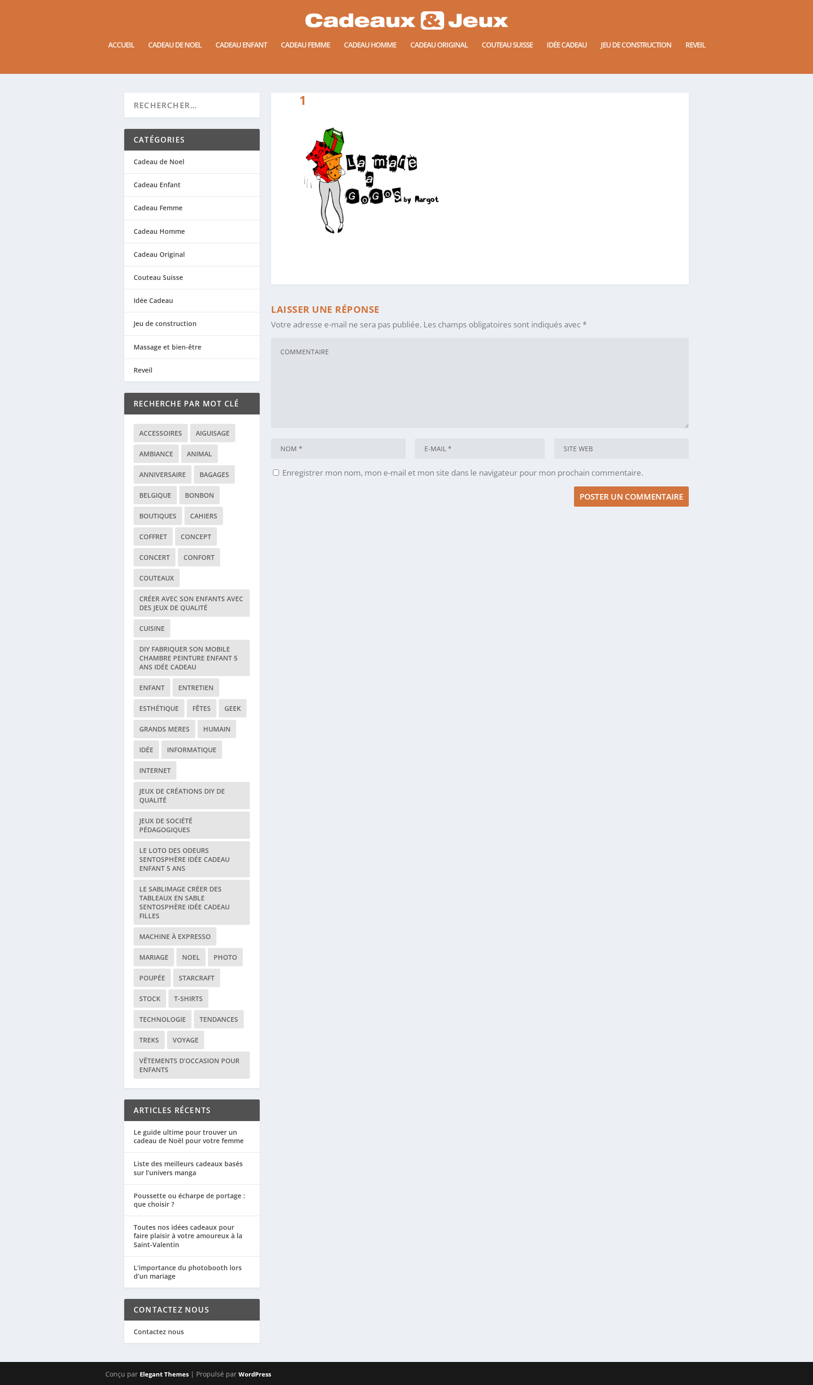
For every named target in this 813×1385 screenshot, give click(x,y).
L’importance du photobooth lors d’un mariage (188, 1272)
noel (191, 957)
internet (155, 770)
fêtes (201, 708)
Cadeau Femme (305, 45)
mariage (153, 957)
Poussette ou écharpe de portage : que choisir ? (189, 1200)
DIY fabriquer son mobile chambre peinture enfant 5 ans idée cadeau (188, 658)
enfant (152, 687)
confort (199, 557)
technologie (162, 1019)
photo (225, 957)
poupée (152, 977)
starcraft (197, 977)
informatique (191, 749)
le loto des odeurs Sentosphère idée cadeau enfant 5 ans (184, 859)
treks (149, 1039)
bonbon (199, 495)
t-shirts (188, 998)
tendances (218, 1019)
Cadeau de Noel (174, 45)
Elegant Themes (164, 1374)
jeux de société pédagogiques (165, 825)
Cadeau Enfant (241, 45)
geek (232, 708)
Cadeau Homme (370, 45)
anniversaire (162, 474)
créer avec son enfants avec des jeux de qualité (191, 603)
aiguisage (213, 433)
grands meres (164, 728)
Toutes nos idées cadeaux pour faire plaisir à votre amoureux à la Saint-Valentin (188, 1236)
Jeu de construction (636, 45)
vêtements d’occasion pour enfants (189, 1065)
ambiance (156, 453)
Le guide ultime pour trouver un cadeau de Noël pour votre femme (189, 1136)
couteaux (156, 577)
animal (199, 453)
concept (196, 536)
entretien (196, 687)
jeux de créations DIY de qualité (182, 795)
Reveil (695, 45)
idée (146, 749)
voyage (186, 1039)
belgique (155, 495)
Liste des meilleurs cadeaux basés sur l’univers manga (188, 1168)
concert (154, 557)
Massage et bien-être (167, 346)
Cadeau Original (439, 45)
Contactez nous (159, 1331)
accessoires (160, 433)
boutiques (157, 515)
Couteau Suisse (507, 45)
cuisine (152, 628)
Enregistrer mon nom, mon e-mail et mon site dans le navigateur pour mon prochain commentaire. (462, 472)
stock (149, 998)
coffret (153, 536)
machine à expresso (175, 936)
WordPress (255, 1374)
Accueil (121, 45)
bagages (214, 474)
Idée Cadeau (567, 45)
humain (217, 728)
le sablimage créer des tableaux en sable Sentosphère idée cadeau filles (184, 902)
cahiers (203, 515)
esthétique (159, 708)
